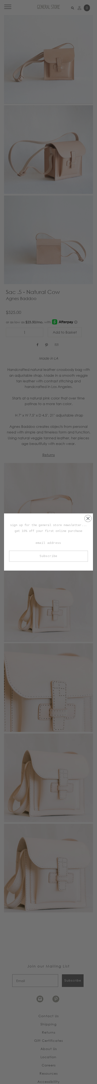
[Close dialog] (88, 518)
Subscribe (48, 556)
